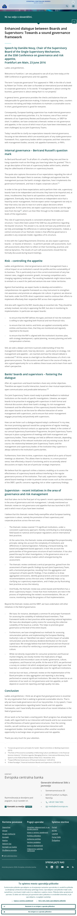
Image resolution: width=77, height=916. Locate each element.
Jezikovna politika (34, 839)
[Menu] (73, 6)
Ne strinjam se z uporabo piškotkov (40, 912)
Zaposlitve (6, 827)
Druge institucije (8, 834)
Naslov (5, 840)
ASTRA (54, 831)
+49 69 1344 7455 (55, 802)
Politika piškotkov (34, 836)
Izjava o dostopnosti (35, 846)
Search (66, 6)
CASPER (55, 834)
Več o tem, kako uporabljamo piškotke (52, 901)
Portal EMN (56, 837)
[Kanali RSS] (73, 867)
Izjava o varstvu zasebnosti (37, 833)
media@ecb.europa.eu (58, 807)
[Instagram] (57, 867)
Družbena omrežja (9, 850)
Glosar (4, 831)
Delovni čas (6, 844)
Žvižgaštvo (56, 840)
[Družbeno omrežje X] (46, 867)
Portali (54, 827)
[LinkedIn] (52, 867)
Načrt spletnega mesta (10, 856)
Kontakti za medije (15, 807)
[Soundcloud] (67, 867)
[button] (73, 2)
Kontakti (5, 837)
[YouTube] (62, 867)
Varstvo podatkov (34, 842)
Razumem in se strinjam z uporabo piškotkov (40, 906)
